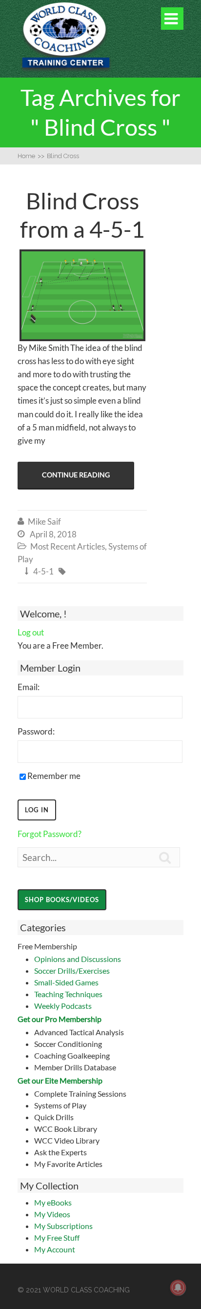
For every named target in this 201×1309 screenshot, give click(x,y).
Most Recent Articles (67, 546)
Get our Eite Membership (60, 1080)
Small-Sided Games (66, 982)
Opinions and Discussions (77, 958)
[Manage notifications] (178, 1287)
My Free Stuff (57, 1237)
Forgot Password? (49, 834)
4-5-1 (43, 571)
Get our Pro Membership (59, 1018)
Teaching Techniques (68, 994)
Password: (36, 731)
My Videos (52, 1214)
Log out (31, 632)
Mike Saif (44, 521)
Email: (29, 687)
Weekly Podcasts (63, 1005)
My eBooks (53, 1202)
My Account (54, 1249)
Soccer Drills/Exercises (72, 970)
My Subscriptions (63, 1225)
